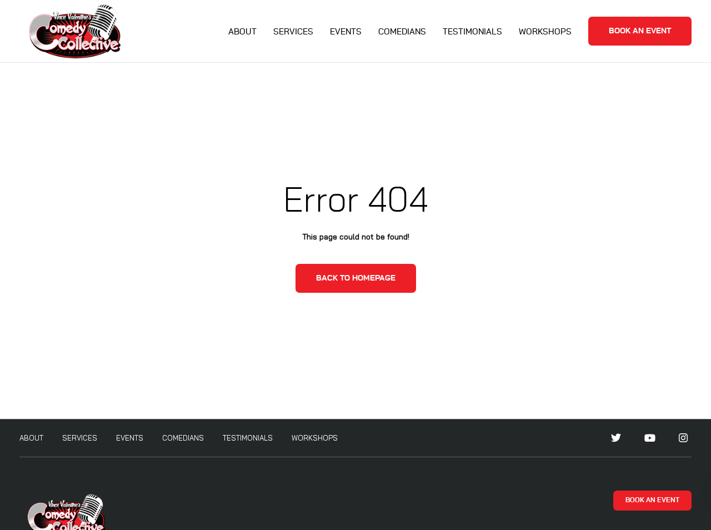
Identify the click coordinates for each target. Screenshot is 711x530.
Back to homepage (355, 278)
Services (293, 32)
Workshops (545, 32)
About (242, 32)
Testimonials (472, 32)
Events (346, 32)
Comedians (402, 32)
